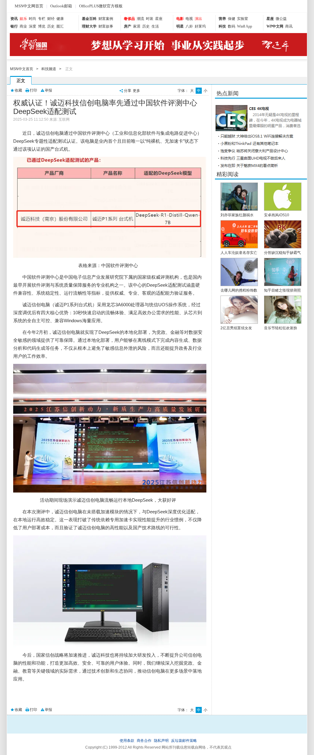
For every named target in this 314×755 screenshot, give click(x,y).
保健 (231, 19)
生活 (155, 26)
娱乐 (23, 19)
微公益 (281, 19)
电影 (180, 19)
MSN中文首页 (21, 69)
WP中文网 (274, 26)
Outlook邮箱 (61, 6)
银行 (14, 26)
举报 (48, 90)
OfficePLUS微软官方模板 (101, 6)
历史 (51, 26)
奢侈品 (129, 19)
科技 (222, 26)
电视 (189, 19)
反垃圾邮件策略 (184, 740)
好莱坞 (200, 26)
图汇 (60, 26)
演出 (198, 19)
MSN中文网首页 (29, 6)
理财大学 (89, 26)
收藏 (18, 90)
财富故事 (105, 26)
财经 (51, 19)
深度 (32, 26)
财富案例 (105, 19)
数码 (231, 26)
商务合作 (144, 740)
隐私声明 (161, 740)
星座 (159, 19)
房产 (127, 26)
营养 (222, 19)
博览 (41, 26)
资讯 (14, 19)
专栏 (41, 19)
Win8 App (244, 26)
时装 (149, 19)
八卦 (189, 26)
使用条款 (127, 740)
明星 (180, 26)
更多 (136, 91)
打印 (33, 90)
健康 (60, 19)
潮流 (140, 19)
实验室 (242, 19)
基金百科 (89, 19)
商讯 (289, 26)
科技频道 (48, 69)
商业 (23, 26)
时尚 (32, 19)
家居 (136, 26)
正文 (21, 80)
